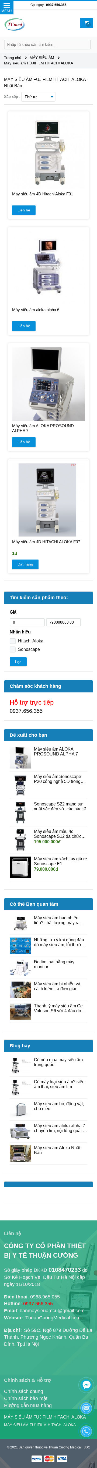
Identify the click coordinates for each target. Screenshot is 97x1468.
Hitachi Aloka (30, 641)
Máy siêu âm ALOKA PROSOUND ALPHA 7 (56, 751)
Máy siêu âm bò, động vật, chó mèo (59, 1106)
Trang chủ (13, 57)
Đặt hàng (25, 564)
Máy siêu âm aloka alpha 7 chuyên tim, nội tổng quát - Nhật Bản (59, 1128)
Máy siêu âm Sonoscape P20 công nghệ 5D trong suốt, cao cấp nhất (57, 779)
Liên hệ (24, 210)
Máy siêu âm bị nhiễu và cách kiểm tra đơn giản (57, 986)
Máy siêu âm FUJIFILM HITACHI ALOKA (38, 63)
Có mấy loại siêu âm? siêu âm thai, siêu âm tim (59, 1084)
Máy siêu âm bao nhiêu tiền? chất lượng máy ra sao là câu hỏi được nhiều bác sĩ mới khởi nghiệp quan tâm (59, 920)
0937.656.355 (56, 5)
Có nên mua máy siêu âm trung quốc (58, 1062)
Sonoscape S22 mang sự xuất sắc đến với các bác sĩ (60, 806)
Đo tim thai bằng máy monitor (54, 964)
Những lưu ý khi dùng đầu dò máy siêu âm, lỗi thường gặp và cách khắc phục (60, 942)
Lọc (18, 662)
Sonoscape (29, 649)
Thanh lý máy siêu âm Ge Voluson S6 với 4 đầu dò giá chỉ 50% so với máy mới (60, 1008)
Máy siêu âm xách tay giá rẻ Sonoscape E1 (60, 861)
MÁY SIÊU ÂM (42, 57)
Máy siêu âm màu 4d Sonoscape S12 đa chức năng (57, 834)
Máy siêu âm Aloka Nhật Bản (57, 1150)
